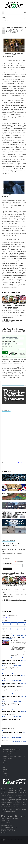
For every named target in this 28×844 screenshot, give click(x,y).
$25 (4, 338)
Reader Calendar (7, 758)
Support (5, 352)
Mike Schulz (7, 36)
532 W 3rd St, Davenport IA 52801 (10, 818)
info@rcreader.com (6, 822)
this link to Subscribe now (15, 600)
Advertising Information (9, 754)
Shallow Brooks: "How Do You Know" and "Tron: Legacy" (16, 29)
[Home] (14, 5)
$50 (7, 338)
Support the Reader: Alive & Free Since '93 (14, 756)
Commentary (6, 762)
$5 (6, 343)
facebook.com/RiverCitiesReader (9, 831)
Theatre (5, 765)
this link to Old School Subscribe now (12, 321)
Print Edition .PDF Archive (9, 752)
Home (3, 17)
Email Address (7, 563)
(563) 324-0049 (5, 820)
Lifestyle (5, 773)
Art (4, 771)
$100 (11, 338)
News (4, 760)
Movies (5, 769)
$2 (3, 343)
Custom (15, 338)
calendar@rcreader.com (8, 617)
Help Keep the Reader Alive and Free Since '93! (14, 330)
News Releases (7, 776)
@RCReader (4, 832)
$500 (11, 349)
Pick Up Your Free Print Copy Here (12, 749)
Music (4, 767)
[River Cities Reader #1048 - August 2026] (14, 436)
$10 (10, 343)
